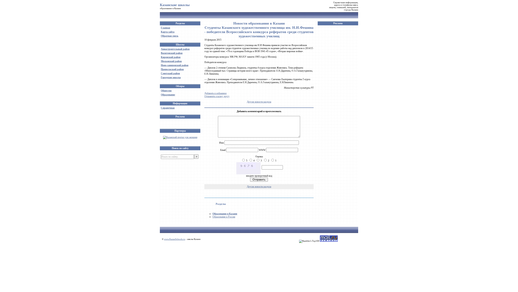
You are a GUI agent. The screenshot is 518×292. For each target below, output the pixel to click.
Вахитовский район (172, 53)
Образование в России (223, 216)
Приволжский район (172, 69)
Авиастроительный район (175, 49)
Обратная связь (169, 35)
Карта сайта (167, 31)
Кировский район (170, 57)
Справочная (168, 107)
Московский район (171, 61)
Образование (168, 94)
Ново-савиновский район (174, 65)
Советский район (170, 73)
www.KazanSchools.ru (174, 239)
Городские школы (171, 77)
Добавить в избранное (215, 93)
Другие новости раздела (259, 101)
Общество (166, 90)
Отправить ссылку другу (216, 96)
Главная (165, 27)
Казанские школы (175, 5)
